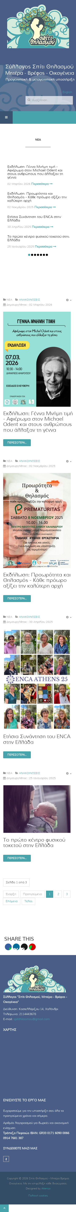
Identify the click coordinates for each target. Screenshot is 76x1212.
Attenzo (45, 1188)
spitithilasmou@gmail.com (32, 1019)
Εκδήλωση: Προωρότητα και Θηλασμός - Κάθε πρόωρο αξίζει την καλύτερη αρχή (37, 197)
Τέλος (28, 901)
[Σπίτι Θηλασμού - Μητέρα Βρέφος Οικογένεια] (38, 25)
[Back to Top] (4, 1208)
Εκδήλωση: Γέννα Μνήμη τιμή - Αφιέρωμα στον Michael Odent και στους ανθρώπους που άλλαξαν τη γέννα (35, 172)
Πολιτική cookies (38, 1195)
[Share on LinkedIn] (16, 947)
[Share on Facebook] (8, 947)
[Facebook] (6, 1159)
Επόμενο (12, 901)
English (67, 92)
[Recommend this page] (32, 947)
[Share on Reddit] (24, 947)
